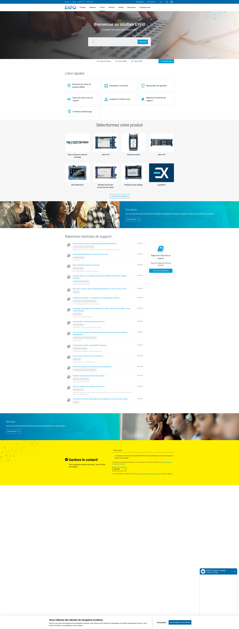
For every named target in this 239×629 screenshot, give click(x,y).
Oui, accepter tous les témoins (180, 622)
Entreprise (67, 2)
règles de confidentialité (140, 473)
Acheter (121, 7)
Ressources (131, 7)
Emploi (74, 2)
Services (112, 7)
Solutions (92, 7)
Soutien (102, 7)
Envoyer (117, 469)
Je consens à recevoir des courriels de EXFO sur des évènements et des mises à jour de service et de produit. (144, 457)
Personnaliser (161, 622)
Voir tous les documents (161, 271)
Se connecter (151, 2)
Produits (83, 7)
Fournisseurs (89, 2)
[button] (167, 2)
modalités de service (155, 473)
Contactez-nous (144, 7)
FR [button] (160, 2)
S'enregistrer (140, 2)
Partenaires (81, 2)
